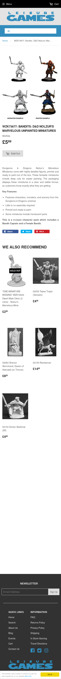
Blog (10, 633)
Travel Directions (38, 643)
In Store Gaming (38, 638)
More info (28, 676)
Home (5, 40)
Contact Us (13, 648)
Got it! (50, 674)
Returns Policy (37, 622)
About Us (13, 627)
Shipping (34, 633)
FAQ (32, 617)
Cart (56, 3)
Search (12, 622)
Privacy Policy (37, 627)
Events (11, 638)
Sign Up (53, 591)
